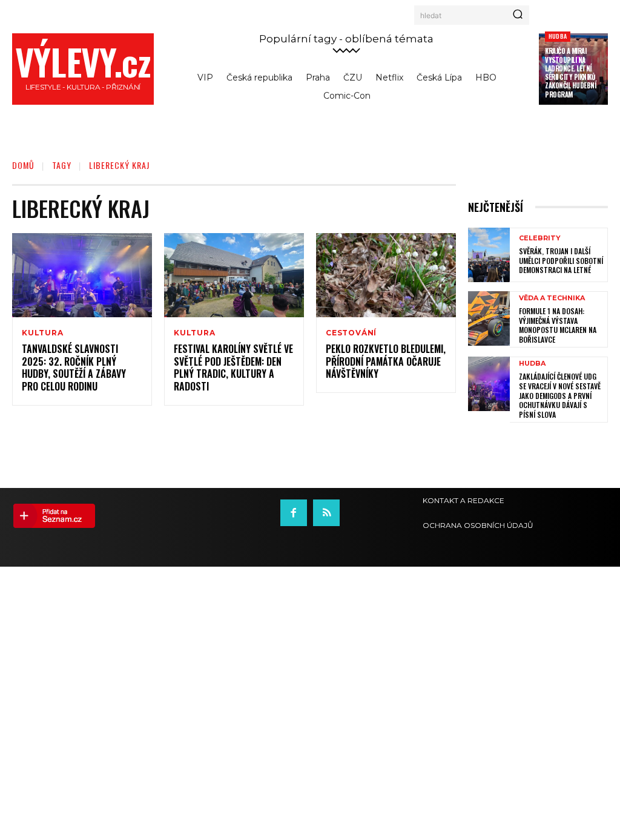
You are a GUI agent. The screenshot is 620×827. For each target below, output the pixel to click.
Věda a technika (552, 298)
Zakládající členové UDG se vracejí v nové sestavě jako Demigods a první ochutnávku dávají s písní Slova (560, 395)
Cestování (351, 333)
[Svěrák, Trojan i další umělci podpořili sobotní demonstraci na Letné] (489, 255)
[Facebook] (293, 512)
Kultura (43, 333)
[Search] (517, 15)
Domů (23, 165)
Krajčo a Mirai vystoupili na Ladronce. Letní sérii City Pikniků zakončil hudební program (570, 72)
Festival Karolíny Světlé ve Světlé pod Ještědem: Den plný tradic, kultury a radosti (233, 367)
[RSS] (326, 512)
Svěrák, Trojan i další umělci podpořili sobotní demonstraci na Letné (561, 260)
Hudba (558, 36)
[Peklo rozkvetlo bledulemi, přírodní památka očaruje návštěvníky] (386, 275)
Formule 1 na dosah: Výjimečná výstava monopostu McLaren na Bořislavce (557, 325)
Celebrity (540, 238)
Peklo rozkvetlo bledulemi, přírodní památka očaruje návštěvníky (386, 361)
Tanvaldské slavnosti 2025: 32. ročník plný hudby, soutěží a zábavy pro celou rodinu (74, 367)
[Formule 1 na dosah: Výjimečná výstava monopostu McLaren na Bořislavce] (489, 318)
